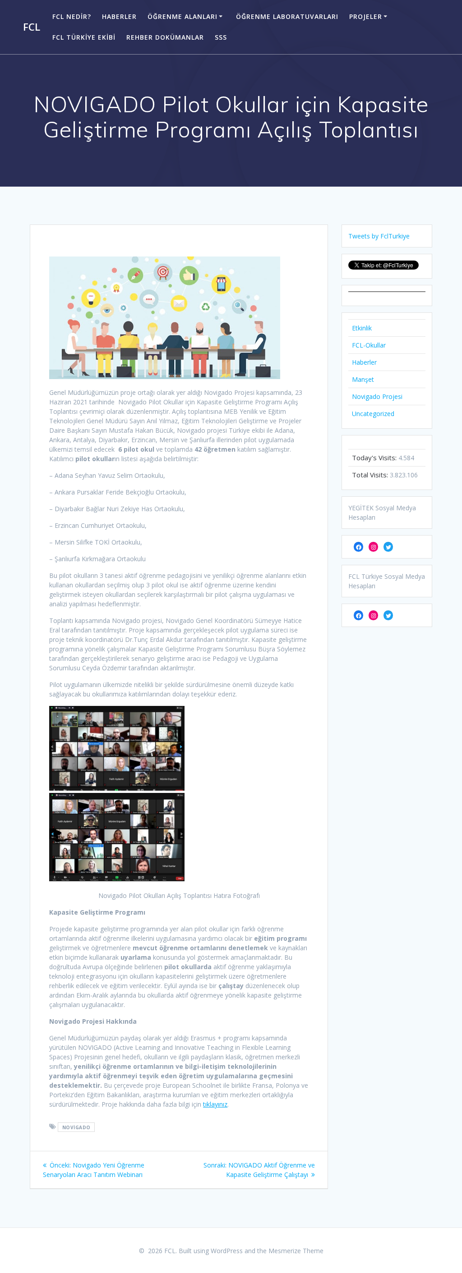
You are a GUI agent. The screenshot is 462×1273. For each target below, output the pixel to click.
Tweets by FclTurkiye (379, 236)
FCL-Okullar (369, 345)
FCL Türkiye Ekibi (84, 37)
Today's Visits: (375, 457)
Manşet (363, 379)
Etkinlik (362, 328)
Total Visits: (371, 474)
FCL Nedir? (71, 16)
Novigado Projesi (377, 396)
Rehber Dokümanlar (165, 37)
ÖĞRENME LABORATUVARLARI (287, 16)
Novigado (76, 1127)
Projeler (365, 16)
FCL (31, 27)
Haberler (119, 16)
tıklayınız (215, 1104)
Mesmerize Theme (295, 1250)
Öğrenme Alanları (182, 16)
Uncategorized (373, 413)
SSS (221, 37)
